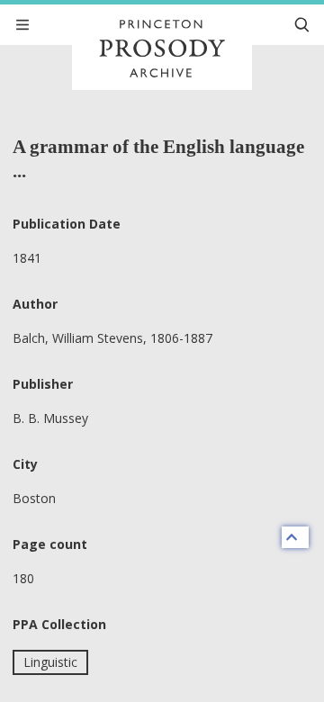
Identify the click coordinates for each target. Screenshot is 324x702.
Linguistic (50, 661)
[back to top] (295, 537)
